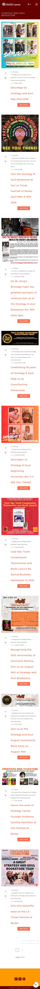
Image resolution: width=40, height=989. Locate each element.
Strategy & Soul (16, 74)
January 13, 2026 (19, 276)
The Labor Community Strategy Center (22, 718)
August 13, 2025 (19, 645)
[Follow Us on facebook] (16, 979)
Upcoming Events (20, 80)
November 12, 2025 (20, 362)
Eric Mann (15, 271)
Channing (15, 72)
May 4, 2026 (18, 83)
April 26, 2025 (18, 800)
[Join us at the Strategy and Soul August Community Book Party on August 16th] (20, 700)
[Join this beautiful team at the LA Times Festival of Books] (20, 867)
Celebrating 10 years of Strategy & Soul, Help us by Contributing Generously (23, 379)
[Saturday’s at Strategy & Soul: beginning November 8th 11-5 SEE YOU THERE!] (20, 424)
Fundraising (27, 351)
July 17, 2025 (18, 724)
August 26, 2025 (19, 547)
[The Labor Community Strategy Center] (1, 4)
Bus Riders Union (17, 713)
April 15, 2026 (18, 169)
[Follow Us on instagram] (20, 979)
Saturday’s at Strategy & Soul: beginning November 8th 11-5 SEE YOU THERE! (22, 471)
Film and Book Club (17, 351)
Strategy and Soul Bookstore (22, 161)
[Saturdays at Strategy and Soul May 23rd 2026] (20, 45)
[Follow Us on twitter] (23, 979)
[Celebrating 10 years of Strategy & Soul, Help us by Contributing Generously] (20, 338)
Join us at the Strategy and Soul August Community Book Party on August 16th (23, 740)
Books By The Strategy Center (20, 158)
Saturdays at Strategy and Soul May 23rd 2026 (22, 93)
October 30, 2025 (20, 455)
